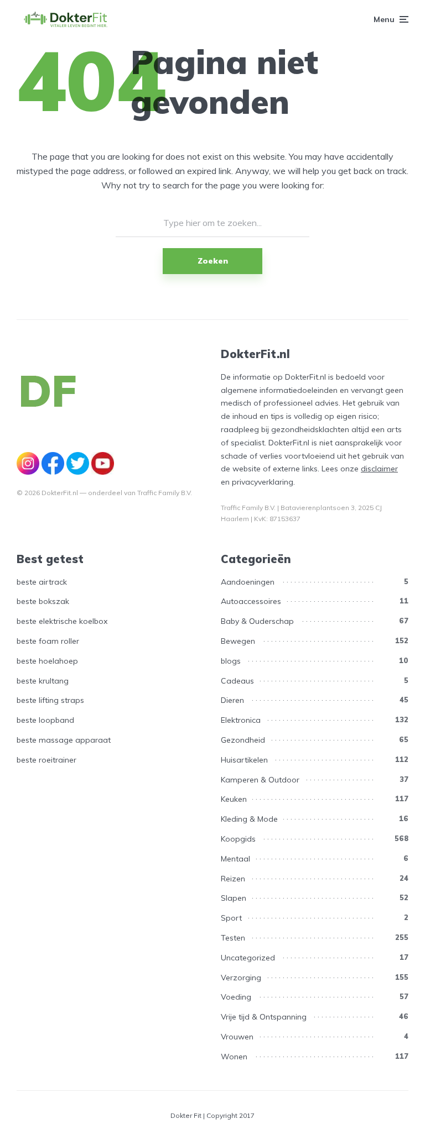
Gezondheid (243, 740)
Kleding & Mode (249, 819)
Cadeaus (237, 681)
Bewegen (238, 641)
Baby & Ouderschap (257, 621)
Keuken (234, 799)
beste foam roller (48, 641)
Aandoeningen (247, 582)
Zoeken (213, 261)
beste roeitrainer (46, 760)
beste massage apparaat (64, 740)
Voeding (236, 997)
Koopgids (238, 839)
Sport (231, 918)
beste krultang (43, 681)
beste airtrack (42, 582)
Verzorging (241, 978)
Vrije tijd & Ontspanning (264, 1017)
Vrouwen (237, 1037)
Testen (233, 938)
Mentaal (235, 859)
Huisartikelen (244, 760)
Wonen (234, 1057)
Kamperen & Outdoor (260, 780)
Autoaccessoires (251, 601)
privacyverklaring (262, 482)
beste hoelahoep (47, 661)
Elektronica (241, 720)
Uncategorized (248, 958)
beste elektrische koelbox (62, 621)
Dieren (232, 700)
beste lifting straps (50, 700)
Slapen (233, 898)
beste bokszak (43, 601)
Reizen (233, 879)
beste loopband (45, 720)
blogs (231, 661)
